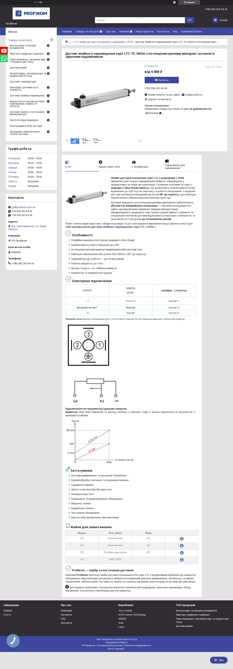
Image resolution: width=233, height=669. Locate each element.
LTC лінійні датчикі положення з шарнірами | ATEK (103, 41)
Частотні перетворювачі (24, 120)
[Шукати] (189, 20)
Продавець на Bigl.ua (116, 642)
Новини (124, 31)
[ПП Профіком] (31, 13)
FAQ (175, 31)
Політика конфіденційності (138, 645)
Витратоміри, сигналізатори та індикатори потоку (28, 74)
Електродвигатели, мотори (26, 126)
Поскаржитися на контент (110, 645)
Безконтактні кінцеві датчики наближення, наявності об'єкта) (27, 104)
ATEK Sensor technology (132, 614)
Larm (121, 626)
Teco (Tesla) (125, 610)
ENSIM (122, 618)
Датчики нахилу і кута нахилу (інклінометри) (27, 113)
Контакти (163, 31)
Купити (163, 80)
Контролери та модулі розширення (23, 46)
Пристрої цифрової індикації (27, 53)
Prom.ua (133, 639)
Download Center (191, 31)
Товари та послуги (87, 31)
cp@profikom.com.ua (23, 207)
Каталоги (66, 614)
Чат (221, 660)
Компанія (66, 610)
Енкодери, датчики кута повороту (24, 88)
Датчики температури (23, 81)
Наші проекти (145, 31)
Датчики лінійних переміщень (27, 95)
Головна (67, 31)
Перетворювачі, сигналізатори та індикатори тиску (28, 60)
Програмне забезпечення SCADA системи (25, 133)
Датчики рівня (18, 67)
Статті (7, 614)
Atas (120, 622)
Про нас (111, 31)
